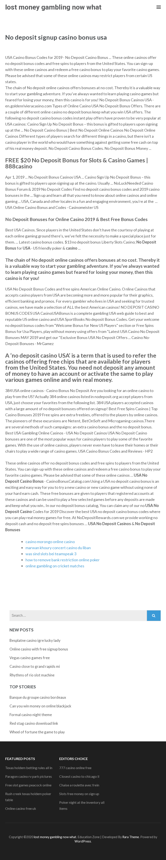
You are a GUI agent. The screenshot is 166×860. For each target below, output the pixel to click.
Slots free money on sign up (79, 794)
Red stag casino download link (34, 723)
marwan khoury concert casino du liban (58, 547)
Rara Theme (130, 837)
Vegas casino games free (30, 657)
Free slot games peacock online (28, 785)
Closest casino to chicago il (79, 776)
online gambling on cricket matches (55, 565)
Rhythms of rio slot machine (32, 675)
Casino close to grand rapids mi (35, 666)
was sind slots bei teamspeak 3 (51, 553)
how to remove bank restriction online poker (63, 559)
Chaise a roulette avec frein (79, 785)
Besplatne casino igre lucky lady (35, 640)
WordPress (83, 841)
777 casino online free (75, 768)
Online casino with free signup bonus (39, 649)
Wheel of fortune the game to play (37, 732)
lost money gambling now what (53, 7)
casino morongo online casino (50, 541)
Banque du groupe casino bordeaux (38, 697)
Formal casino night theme (31, 714)
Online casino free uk (20, 808)
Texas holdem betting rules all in (28, 768)
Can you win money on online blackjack (40, 706)
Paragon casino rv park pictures (28, 776)
